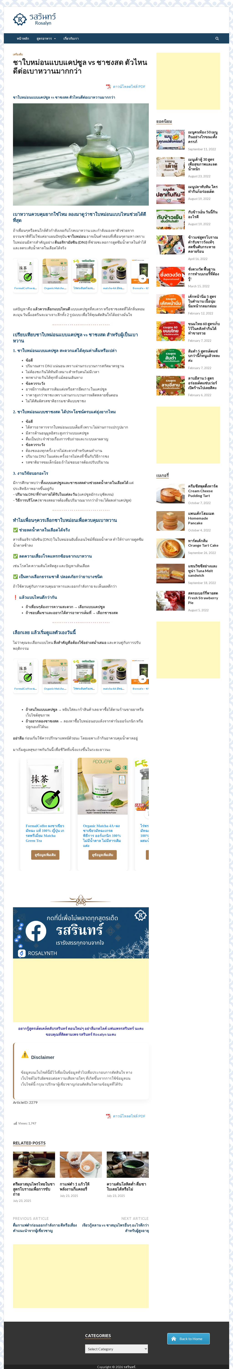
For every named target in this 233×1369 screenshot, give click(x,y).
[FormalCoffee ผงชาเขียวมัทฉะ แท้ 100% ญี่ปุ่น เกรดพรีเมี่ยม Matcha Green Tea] (45, 786)
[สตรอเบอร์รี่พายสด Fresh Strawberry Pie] (170, 593)
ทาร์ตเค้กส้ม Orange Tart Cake (203, 543)
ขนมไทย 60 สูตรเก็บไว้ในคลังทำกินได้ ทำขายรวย (204, 328)
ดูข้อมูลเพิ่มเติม (45, 855)
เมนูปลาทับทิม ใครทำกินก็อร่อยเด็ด (203, 189)
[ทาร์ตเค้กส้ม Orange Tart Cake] (170, 541)
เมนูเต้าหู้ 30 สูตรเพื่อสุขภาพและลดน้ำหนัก (202, 164)
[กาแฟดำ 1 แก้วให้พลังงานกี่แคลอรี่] (81, 1179)
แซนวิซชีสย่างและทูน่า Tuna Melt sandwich (202, 571)
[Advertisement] (81, 990)
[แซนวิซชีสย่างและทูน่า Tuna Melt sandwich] (170, 566)
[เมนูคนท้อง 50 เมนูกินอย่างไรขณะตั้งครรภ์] (170, 132)
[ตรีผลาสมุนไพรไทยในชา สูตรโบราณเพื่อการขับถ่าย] (34, 1179)
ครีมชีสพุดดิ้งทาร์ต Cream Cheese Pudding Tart (203, 491)
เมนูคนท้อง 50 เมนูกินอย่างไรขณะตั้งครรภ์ (203, 137)
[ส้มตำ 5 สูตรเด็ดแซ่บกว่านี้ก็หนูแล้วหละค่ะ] (170, 351)
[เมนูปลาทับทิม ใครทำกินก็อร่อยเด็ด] (170, 187)
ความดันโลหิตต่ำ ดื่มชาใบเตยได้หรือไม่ (126, 1186)
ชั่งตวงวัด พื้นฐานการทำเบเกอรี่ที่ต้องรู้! (203, 274)
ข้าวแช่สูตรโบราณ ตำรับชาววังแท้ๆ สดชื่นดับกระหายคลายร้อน (203, 244)
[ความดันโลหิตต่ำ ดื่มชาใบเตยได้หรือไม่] (128, 1179)
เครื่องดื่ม (18, 54)
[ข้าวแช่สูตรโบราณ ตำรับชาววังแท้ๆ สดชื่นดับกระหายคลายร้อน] (170, 237)
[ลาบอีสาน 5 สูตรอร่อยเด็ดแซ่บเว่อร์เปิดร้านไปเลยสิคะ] (170, 378)
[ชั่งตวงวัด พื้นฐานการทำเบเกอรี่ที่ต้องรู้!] (170, 269)
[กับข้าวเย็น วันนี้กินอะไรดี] (170, 212)
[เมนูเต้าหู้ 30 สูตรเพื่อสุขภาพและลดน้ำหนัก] (170, 160)
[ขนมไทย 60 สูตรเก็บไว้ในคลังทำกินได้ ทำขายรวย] (170, 324)
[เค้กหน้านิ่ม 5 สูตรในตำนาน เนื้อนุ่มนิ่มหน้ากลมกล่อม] (170, 297)
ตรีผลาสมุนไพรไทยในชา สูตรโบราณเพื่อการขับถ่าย (34, 1189)
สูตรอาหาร (44, 38)
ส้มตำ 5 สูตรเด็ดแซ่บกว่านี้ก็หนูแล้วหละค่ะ (204, 356)
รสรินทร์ (129, 1367)
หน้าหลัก (23, 38)
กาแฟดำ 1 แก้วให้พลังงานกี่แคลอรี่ (74, 1186)
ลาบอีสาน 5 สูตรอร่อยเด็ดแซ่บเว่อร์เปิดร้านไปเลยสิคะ (202, 383)
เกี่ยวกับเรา (71, 38)
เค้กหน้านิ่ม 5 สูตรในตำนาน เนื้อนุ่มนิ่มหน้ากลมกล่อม (202, 301)
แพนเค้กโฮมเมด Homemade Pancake (201, 518)
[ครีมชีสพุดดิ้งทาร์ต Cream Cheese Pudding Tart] (170, 486)
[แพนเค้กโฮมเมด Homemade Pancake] (170, 514)
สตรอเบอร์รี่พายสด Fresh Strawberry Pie (203, 598)
